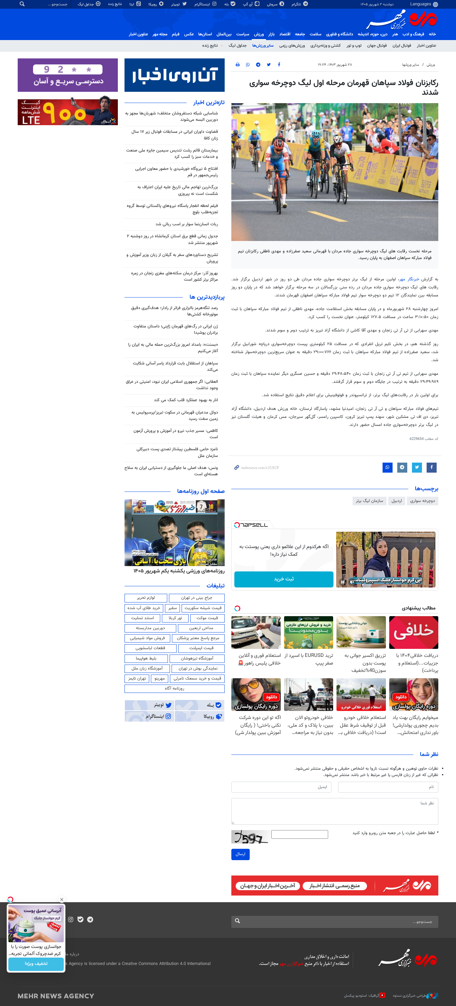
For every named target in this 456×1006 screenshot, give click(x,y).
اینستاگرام (203, 4)
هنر (395, 34)
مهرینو (160, 678)
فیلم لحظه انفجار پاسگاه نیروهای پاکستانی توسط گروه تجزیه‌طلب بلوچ (172, 209)
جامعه (300, 34)
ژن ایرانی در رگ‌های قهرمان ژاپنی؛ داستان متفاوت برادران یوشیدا (176, 329)
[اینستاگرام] (70, 920)
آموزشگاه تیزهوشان (197, 658)
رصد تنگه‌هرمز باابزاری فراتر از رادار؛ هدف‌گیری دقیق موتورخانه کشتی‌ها (174, 311)
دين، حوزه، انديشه (373, 34)
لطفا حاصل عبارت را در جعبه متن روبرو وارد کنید (395, 833)
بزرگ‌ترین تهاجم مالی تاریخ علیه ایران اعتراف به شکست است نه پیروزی (178, 190)
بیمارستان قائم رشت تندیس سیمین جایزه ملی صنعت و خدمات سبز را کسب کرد (172, 153)
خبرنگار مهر (409, 279)
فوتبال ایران (402, 45)
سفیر (172, 608)
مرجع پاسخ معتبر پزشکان (198, 638)
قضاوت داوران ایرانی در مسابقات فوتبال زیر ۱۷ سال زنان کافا (175, 135)
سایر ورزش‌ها (263, 45)
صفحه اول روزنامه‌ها (201, 491)
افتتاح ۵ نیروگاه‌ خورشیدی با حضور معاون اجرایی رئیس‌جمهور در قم (176, 172)
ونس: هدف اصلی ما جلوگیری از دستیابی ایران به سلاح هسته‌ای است (171, 471)
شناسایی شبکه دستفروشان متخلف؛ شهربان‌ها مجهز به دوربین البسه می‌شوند (171, 116)
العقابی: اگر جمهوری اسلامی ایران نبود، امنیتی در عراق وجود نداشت (172, 385)
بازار (271, 34)
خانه (432, 34)
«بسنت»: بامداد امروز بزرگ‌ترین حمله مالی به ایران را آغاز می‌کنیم (173, 347)
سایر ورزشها (410, 65)
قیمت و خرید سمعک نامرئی (197, 678)
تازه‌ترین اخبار (209, 102)
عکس (189, 34)
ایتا (132, 4)
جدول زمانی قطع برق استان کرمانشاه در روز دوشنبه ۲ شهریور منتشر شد (172, 239)
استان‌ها (205, 34)
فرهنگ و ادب (413, 34)
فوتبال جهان (377, 45)
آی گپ (248, 4)
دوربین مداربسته (150, 628)
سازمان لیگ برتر (369, 501)
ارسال (240, 854)
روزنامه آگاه (174, 688)
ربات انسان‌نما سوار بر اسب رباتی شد (187, 224)
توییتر (176, 4)
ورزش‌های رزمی (292, 45)
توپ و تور (354, 45)
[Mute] (352, 582)
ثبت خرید (284, 579)
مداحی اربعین (201, 628)
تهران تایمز (137, 678)
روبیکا (153, 4)
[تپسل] (237, 525)
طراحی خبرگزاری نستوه (409, 995)
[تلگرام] (90, 920)
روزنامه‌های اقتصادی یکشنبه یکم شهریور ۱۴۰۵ (177, 571)
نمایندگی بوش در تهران (198, 668)
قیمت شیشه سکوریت (203, 608)
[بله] (80, 920)
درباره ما (72, 954)
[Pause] (343, 582)
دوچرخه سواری (422, 501)
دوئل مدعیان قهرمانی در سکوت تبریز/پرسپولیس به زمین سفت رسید (175, 415)
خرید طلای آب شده (144, 608)
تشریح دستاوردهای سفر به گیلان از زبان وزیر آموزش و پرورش (172, 258)
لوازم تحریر (146, 597)
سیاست (242, 34)
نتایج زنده (115, 4)
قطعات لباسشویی (150, 648)
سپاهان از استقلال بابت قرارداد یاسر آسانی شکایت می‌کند (175, 366)
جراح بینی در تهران (196, 597)
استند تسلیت (142, 618)
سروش (272, 4)
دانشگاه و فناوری (339, 34)
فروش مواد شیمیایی (147, 638)
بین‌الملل (224, 34)
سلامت (315, 34)
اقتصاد (284, 34)
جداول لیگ (86, 4)
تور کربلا (175, 618)
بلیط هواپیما (146, 658)
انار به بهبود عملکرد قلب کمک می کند (186, 400)
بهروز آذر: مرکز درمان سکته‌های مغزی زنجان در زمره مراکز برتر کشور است (174, 276)
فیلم (176, 34)
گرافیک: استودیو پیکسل (361, 995)
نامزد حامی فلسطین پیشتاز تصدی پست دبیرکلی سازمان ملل (177, 452)
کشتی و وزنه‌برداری (325, 45)
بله (227, 4)
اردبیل (397, 501)
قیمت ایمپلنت (201, 648)
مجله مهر (160, 34)
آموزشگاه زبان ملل (147, 668)
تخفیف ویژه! (36, 964)
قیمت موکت (207, 618)
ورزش (259, 34)
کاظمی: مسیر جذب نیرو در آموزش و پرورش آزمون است (176, 434)
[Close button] (61, 899)
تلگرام (297, 4)
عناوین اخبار (426, 45)
